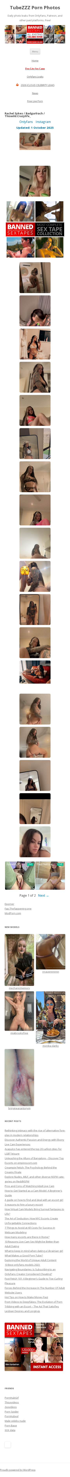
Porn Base (11, 1425)
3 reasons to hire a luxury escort (24, 1204)
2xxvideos (11, 1407)
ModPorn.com (13, 913)
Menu (35, 51)
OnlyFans (26, 121)
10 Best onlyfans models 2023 (22, 1264)
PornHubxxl (11, 1416)
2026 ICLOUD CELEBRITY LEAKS (37, 85)
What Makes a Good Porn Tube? (24, 1255)
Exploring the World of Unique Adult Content (30, 1260)
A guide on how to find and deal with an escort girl (34, 1200)
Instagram (43, 121)
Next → (43, 895)
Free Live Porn (35, 101)
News (35, 93)
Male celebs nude (15, 1421)
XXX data (10, 1430)
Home (35, 60)
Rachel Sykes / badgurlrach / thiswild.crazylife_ (25, 115)
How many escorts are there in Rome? (27, 1237)
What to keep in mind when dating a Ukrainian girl (34, 1251)
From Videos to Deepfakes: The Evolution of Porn (33, 1302)
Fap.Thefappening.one (18, 908)
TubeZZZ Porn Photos (35, 8)
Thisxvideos (12, 1402)
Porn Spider (12, 1411)
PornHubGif (12, 1397)
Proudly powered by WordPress (17, 1470)
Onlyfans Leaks (35, 76)
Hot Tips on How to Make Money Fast (26, 1297)
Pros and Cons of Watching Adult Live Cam (29, 1186)
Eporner (9, 904)
